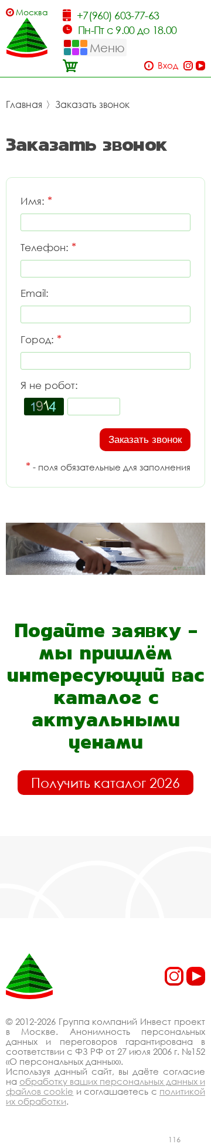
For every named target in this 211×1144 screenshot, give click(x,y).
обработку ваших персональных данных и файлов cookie (105, 1086)
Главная (24, 104)
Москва (32, 12)
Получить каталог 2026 (105, 782)
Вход (168, 65)
